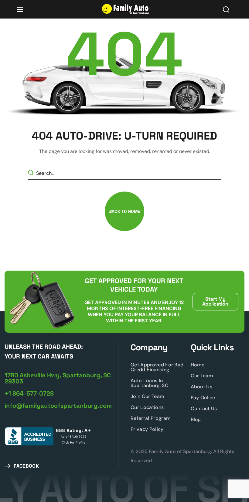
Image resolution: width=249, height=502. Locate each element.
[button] (226, 9)
